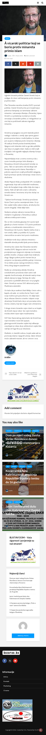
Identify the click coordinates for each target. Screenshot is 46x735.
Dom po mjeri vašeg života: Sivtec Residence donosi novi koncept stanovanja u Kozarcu (22, 580)
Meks (25, 730)
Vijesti (7, 38)
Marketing (27, 431)
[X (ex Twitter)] (10, 661)
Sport (29, 466)
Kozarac (9, 431)
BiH (8, 466)
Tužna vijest (18, 502)
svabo (9, 56)
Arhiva (5, 677)
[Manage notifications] (41, 730)
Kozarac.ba (18, 431)
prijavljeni (16, 413)
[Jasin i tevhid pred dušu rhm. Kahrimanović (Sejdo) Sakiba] (23, 514)
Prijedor (35, 431)
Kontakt (6, 681)
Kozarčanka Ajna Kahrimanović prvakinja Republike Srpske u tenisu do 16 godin (22, 589)
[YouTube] (15, 661)
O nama (6, 690)
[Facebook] (4, 661)
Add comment (30, 56)
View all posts (10, 363)
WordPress (37, 730)
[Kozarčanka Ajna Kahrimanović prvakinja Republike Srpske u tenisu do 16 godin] (23, 478)
